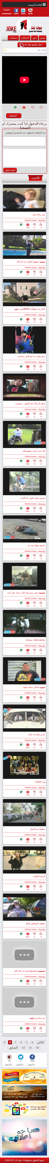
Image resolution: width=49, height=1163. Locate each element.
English (6, 10)
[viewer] (24, 108)
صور (35, 38)
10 (37, 1047)
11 (30, 1047)
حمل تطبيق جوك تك (33, 44)
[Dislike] (33, 108)
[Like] (41, 108)
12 (23, 1047)
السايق (13, 1047)
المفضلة (12, 116)
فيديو (42, 38)
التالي (40, 1042)
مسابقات (13, 38)
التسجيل (24, 127)
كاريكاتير (25, 38)
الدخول (33, 123)
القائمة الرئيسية (35, 5)
